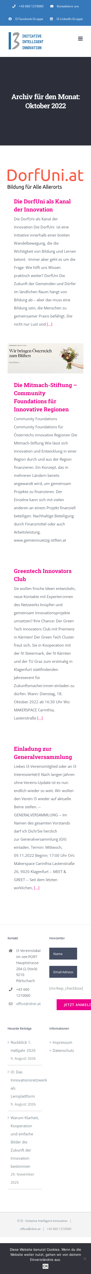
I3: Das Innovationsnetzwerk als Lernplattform (25, 1084)
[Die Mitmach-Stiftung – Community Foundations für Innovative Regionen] (45, 358)
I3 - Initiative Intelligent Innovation (43, 1221)
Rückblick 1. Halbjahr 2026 (23, 1046)
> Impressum (60, 1042)
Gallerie (53, 179)
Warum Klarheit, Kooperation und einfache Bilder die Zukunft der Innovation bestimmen (25, 1142)
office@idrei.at (28, 1003)
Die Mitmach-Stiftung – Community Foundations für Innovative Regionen (38, 358)
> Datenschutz (61, 1050)
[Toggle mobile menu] (80, 38)
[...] (49, 324)
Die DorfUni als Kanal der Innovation (38, 179)
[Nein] (84, 1258)
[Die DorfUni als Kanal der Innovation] (45, 179)
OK (45, 1266)
